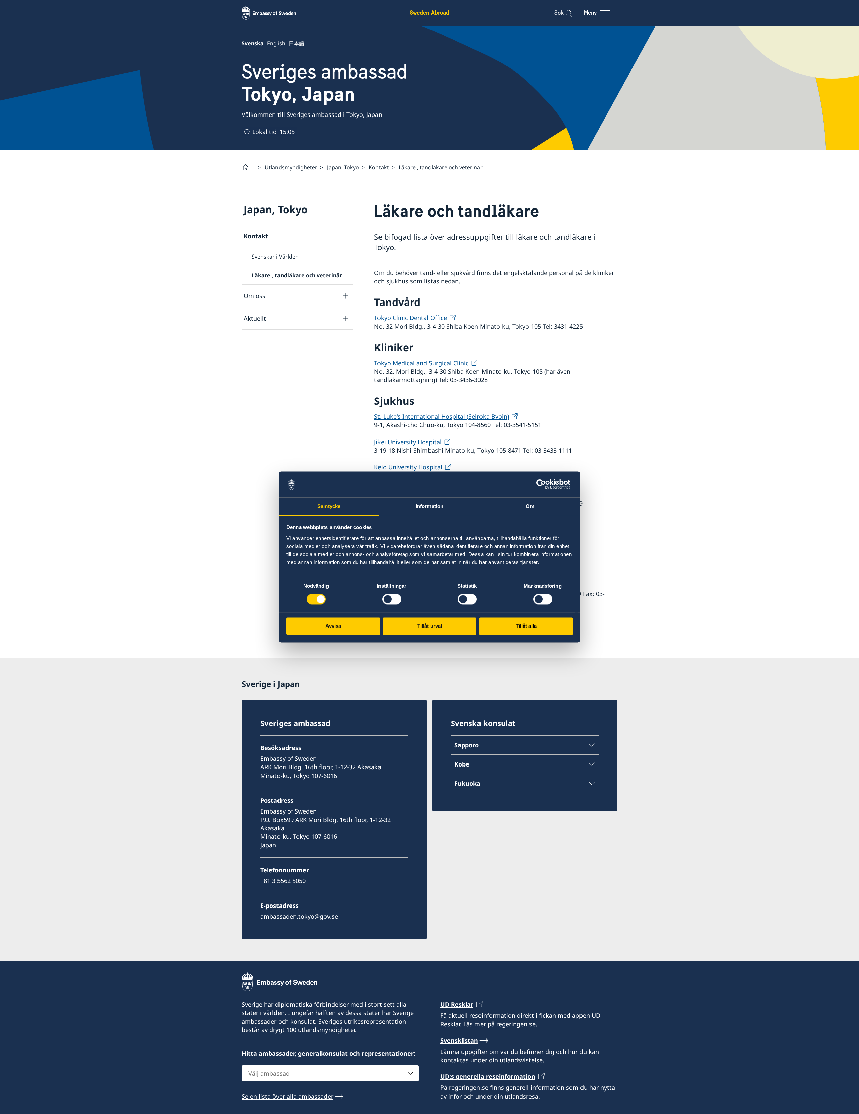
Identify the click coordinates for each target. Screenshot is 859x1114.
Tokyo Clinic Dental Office (410, 318)
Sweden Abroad (429, 12)
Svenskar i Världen (275, 256)
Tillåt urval (429, 626)
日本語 (296, 43)
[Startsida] (248, 167)
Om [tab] (530, 506)
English (276, 43)
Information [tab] (429, 506)
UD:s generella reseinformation (487, 1076)
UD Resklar (456, 1004)
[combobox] (330, 1073)
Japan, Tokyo (343, 167)
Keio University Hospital (408, 467)
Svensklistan (459, 1040)
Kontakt (379, 167)
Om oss (254, 296)
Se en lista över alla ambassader (287, 1096)
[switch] (391, 599)
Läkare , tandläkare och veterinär (297, 275)
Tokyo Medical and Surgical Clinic (421, 363)
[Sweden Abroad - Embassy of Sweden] (275, 12)
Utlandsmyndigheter (291, 167)
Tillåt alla (526, 626)
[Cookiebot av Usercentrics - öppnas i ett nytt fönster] (543, 484)
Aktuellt (255, 318)
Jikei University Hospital (408, 442)
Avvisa (333, 626)
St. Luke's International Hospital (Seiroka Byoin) (441, 416)
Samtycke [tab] (329, 506)
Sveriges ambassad (325, 83)
